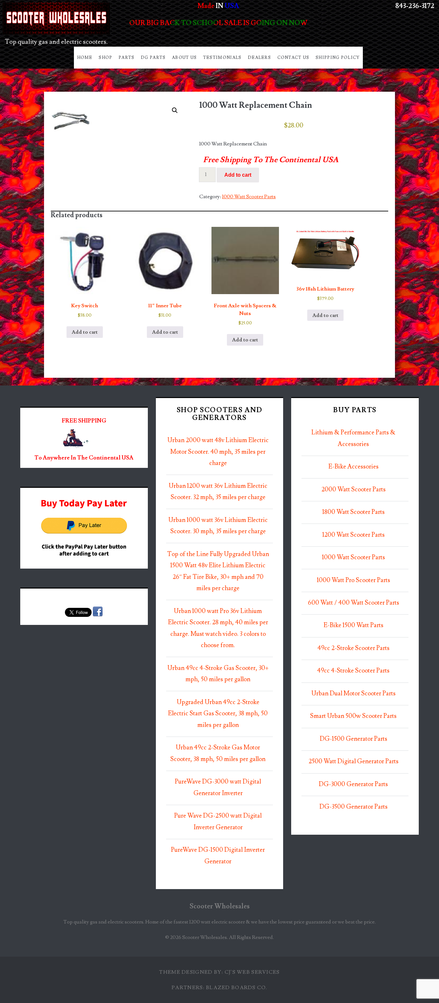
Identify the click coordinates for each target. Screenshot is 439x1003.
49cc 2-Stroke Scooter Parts (354, 648)
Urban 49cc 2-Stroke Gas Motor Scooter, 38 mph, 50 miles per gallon (217, 753)
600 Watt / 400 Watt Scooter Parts (353, 603)
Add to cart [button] (85, 332)
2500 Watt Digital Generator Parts (354, 761)
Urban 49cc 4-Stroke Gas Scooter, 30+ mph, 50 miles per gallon (218, 674)
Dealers (259, 57)
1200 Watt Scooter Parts (353, 535)
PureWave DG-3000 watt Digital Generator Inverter (218, 787)
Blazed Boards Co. (236, 987)
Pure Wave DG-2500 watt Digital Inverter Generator (218, 821)
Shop (105, 57)
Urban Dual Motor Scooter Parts (353, 694)
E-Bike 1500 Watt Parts (353, 625)
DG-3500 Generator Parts (353, 807)
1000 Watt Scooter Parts (249, 196)
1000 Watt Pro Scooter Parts (353, 580)
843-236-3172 (415, 6)
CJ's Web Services (252, 972)
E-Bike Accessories (353, 467)
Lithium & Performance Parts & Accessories (353, 438)
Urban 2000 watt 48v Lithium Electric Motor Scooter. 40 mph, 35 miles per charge (218, 451)
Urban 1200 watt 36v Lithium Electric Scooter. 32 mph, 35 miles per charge (218, 492)
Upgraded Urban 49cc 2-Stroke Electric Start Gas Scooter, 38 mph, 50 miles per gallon (218, 713)
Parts (127, 57)
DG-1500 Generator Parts (353, 739)
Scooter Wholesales (220, 906)
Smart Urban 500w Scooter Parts (353, 716)
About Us (184, 57)
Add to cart (237, 175)
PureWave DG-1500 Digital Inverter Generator (218, 856)
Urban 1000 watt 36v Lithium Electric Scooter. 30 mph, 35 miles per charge (218, 526)
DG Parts (153, 57)
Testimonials (222, 57)
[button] (175, 110)
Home (85, 57)
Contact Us (293, 57)
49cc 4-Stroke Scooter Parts (353, 671)
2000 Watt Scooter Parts (353, 490)
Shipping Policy (338, 57)
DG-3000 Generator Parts (353, 784)
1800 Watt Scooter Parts (353, 512)
